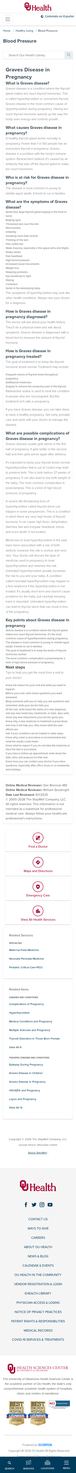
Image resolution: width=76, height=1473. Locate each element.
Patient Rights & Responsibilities (38, 1321)
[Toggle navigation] (7, 19)
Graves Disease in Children (26, 1073)
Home (7, 30)
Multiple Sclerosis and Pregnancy (29, 1030)
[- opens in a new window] (38, 1368)
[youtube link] (50, 1205)
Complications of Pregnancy (26, 1004)
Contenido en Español (59, 16)
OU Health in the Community (38, 1275)
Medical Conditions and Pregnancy (30, 1021)
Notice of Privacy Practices (38, 1312)
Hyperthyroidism (19, 1012)
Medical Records (38, 1331)
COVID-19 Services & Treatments (38, 1340)
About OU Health (38, 1247)
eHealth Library (38, 1293)
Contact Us (38, 1219)
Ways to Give (38, 1229)
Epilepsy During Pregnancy (26, 1064)
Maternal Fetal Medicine (24, 950)
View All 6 (15, 1047)
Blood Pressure (48, 30)
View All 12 (15, 1107)
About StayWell (37, 1152)
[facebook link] (26, 1205)
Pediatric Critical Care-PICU (26, 967)
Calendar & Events (38, 1266)
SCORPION (45, 1445)
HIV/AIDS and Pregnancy (24, 1090)
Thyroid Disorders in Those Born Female (34, 1038)
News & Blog (38, 1256)
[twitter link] (34, 1205)
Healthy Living (24, 30)
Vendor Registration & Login (38, 1284)
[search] (34, 55)
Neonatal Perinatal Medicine (26, 958)
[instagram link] (42, 1205)
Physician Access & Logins (38, 1303)
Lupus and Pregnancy (22, 1099)
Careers (38, 1238)
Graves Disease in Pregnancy (27, 1081)
